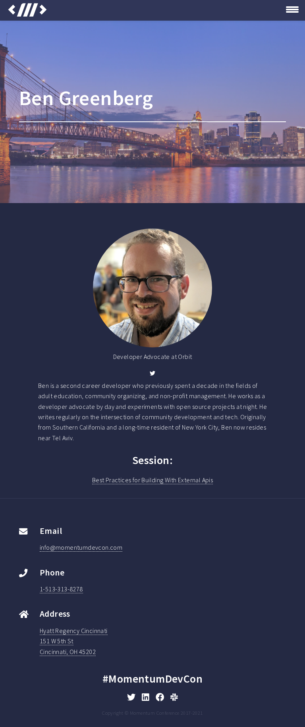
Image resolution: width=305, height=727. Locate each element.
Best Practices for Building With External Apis (152, 480)
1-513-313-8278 (61, 589)
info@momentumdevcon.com (81, 547)
